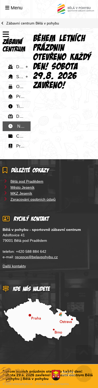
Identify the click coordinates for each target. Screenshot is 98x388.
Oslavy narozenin (22, 86)
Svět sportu (22, 77)
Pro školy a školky (22, 96)
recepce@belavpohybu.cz (36, 257)
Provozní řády (22, 146)
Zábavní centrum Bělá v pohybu (32, 23)
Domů (75, 9)
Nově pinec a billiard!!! (22, 126)
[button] (13, 7)
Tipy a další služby (22, 106)
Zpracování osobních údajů (33, 199)
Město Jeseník (22, 187)
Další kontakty (14, 266)
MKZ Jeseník (21, 193)
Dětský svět (22, 67)
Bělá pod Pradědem (26, 181)
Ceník (20, 136)
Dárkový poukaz (22, 116)
